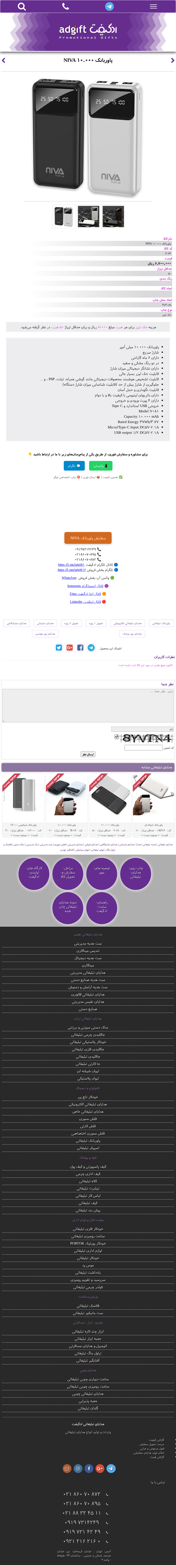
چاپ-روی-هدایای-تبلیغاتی (136, 872)
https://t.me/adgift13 (72, 569)
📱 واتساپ (100, 466)
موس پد (88, 1265)
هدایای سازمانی (45, 623)
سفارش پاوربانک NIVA (88, 538)
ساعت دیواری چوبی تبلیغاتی (88, 1379)
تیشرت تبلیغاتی (88, 1188)
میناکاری (88, 965)
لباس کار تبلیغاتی (88, 1195)
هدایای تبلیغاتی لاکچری (88, 994)
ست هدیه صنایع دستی (88, 979)
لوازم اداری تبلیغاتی (88, 1250)
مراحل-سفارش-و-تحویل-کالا (68, 872)
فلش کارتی (88, 1125)
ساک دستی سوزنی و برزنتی (88, 1027)
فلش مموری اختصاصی (88, 1133)
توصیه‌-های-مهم (101, 870)
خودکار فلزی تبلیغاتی (88, 1228)
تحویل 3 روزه (71, 623)
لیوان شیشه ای (88, 1070)
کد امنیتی (169, 747)
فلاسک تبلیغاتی (88, 1305)
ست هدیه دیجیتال (88, 957)
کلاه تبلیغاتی (88, 1180)
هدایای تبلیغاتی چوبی (88, 1393)
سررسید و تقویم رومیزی (88, 1279)
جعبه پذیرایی (88, 1400)
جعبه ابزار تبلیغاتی (88, 1338)
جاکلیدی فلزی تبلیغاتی (88, 1049)
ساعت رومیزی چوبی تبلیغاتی (88, 1386)
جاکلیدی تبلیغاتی (88, 1056)
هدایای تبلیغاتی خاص (88, 1111)
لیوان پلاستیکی (88, 1078)
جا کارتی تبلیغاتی (88, 1063)
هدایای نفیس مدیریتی (88, 1001)
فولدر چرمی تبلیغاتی (88, 1286)
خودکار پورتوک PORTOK (88, 1243)
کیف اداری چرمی (88, 1173)
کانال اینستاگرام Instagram (85, 585)
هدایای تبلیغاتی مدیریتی (88, 972)
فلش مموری (88, 1118)
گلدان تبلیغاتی (88, 1408)
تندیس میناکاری (88, 950)
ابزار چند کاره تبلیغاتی (88, 1331)
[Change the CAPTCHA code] (116, 736)
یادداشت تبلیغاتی (88, 1272)
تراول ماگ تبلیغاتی (88, 1353)
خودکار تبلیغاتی (88, 1257)
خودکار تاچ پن (88, 1096)
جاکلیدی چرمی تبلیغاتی (88, 1034)
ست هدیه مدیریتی (88, 943)
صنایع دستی (88, 1008)
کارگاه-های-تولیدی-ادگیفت (34, 872)
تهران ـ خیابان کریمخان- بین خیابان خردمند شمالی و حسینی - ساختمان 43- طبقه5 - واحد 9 (84, 1555)
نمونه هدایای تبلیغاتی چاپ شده (68, 906)
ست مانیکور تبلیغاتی (88, 1312)
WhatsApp (69, 577)
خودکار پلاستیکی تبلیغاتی (88, 1041)
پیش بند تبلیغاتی (88, 1210)
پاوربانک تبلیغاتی (161, 623)
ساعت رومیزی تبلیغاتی (88, 1236)
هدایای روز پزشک (132, 633)
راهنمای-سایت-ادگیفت (102, 906)
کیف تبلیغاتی (88, 1202)
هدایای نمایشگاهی (16, 623)
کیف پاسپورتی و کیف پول (88, 1166)
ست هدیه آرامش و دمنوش (88, 987)
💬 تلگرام (74, 466)
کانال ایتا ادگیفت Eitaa (85, 593)
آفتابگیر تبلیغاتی (88, 1360)
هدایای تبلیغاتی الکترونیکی (128, 623)
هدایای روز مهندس (45, 633)
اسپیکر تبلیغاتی (88, 1147)
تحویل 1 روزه (96, 623)
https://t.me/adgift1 (71, 564)
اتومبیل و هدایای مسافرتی (88, 1345)
